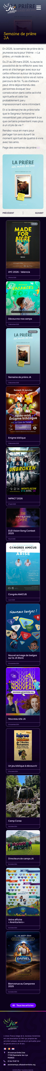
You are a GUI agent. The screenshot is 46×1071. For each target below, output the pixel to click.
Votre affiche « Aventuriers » (16, 921)
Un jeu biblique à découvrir (22, 765)
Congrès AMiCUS (17, 594)
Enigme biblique (17, 437)
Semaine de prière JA (19, 377)
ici (38, 147)
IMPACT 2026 (15, 498)
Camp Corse (15, 820)
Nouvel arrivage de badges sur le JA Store (22, 656)
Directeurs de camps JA (21, 858)
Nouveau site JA (17, 718)
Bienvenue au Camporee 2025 (21, 985)
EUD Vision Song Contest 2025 (21, 532)
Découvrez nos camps (20, 318)
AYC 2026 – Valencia (19, 271)
